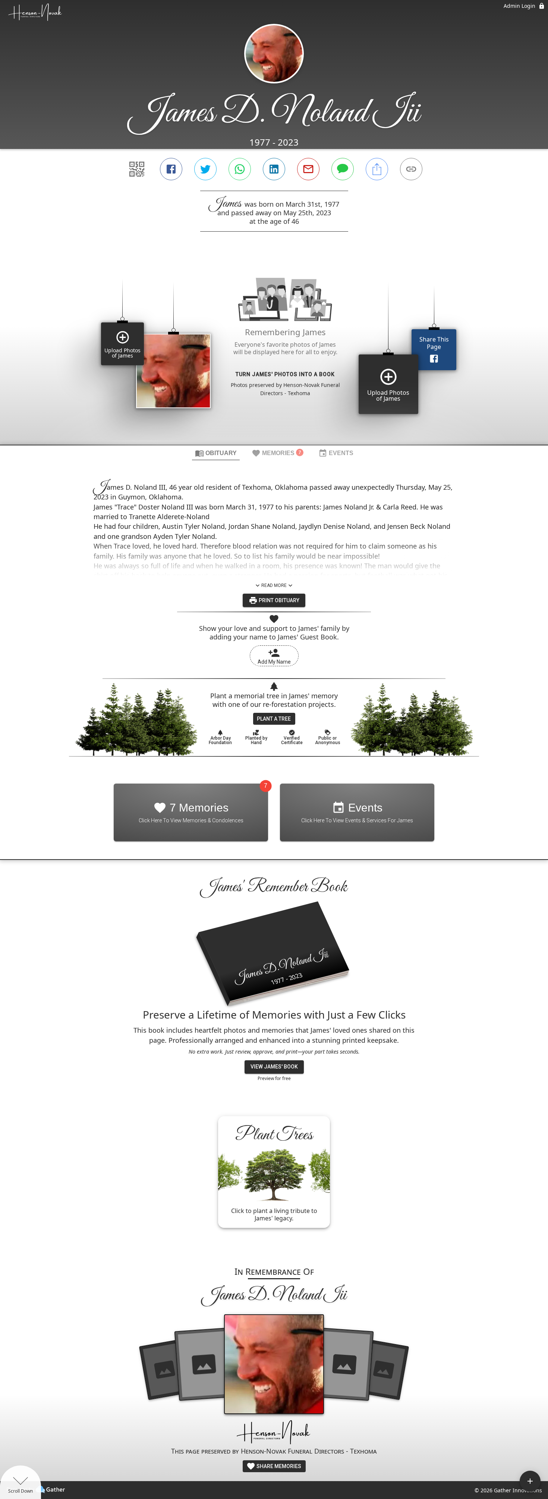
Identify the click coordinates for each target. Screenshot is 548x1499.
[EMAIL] (308, 169)
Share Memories (278, 1466)
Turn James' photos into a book (285, 374)
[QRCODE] (137, 169)
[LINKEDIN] (274, 169)
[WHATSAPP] (240, 169)
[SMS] (342, 169)
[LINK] (411, 169)
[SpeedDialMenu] (530, 1481)
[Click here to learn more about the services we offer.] (274, 1433)
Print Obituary (278, 600)
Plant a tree (274, 719)
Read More (274, 585)
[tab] (216, 452)
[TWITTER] (205, 169)
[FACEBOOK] (171, 169)
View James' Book (274, 1067)
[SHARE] (377, 169)
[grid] (274, 350)
